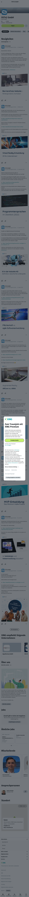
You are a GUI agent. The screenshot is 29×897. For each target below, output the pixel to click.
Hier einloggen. (8, 445)
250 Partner (16, 450)
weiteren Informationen (13, 462)
